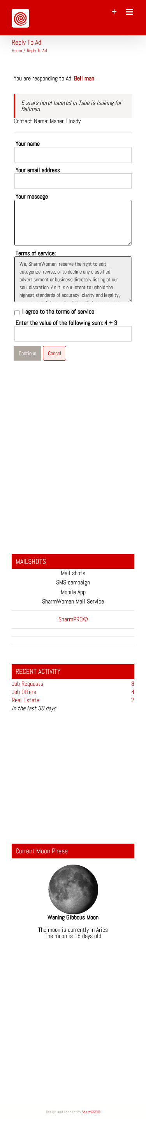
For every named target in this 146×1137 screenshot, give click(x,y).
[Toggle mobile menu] (130, 12)
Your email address (38, 170)
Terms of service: (36, 253)
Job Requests (27, 684)
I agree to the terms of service (58, 311)
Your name (28, 144)
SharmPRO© (91, 1111)
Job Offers (24, 692)
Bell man (84, 78)
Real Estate (25, 700)
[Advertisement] (73, 459)
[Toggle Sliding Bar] (114, 12)
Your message (32, 197)
